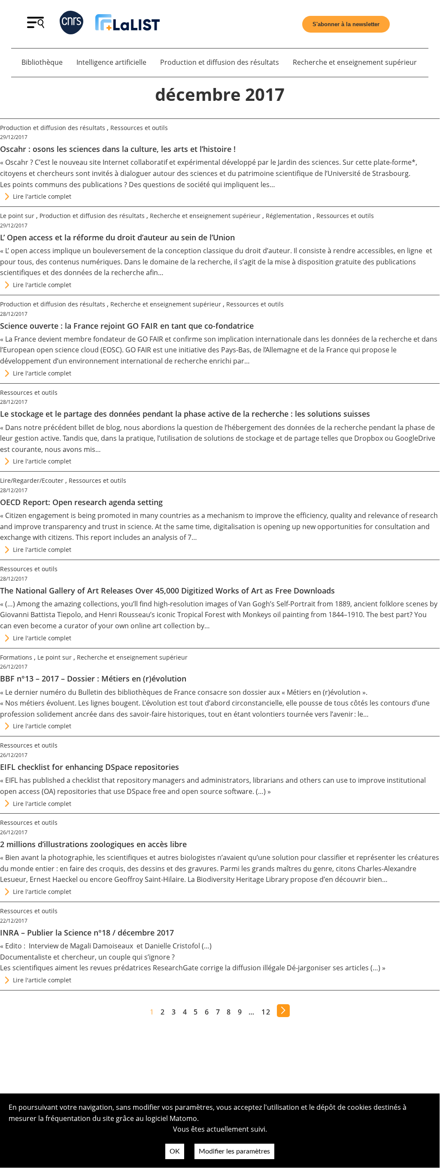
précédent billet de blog (81, 427)
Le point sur (17, 216)
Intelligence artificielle (111, 62)
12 (265, 1012)
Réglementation (288, 216)
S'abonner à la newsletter (346, 24)
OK (175, 1151)
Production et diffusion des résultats (219, 62)
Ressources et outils (139, 128)
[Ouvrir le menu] (36, 25)
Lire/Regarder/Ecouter (32, 480)
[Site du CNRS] (71, 24)
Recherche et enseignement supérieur (355, 62)
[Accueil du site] (127, 24)
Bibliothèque (42, 62)
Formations (16, 657)
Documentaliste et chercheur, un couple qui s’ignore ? (87, 957)
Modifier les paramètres (234, 1151)
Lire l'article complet (42, 196)
